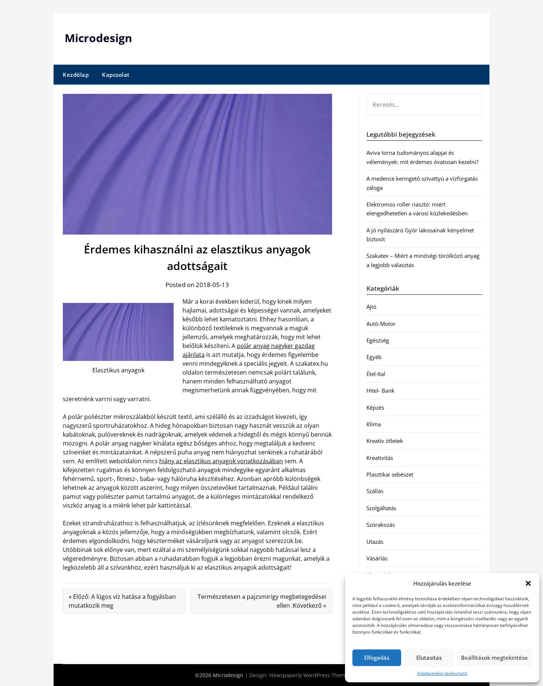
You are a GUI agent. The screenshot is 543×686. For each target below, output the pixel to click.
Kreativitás (379, 457)
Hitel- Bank (380, 390)
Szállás (374, 491)
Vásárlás (376, 558)
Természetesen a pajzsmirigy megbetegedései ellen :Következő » (262, 601)
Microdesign (98, 37)
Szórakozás (380, 524)
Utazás (374, 541)
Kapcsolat (116, 74)
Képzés (375, 407)
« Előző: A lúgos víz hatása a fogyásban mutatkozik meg (122, 601)
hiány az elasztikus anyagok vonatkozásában (221, 461)
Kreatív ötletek (384, 440)
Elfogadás (376, 657)
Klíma (373, 424)
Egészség (377, 340)
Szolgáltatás (381, 508)
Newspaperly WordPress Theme (308, 675)
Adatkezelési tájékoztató (442, 673)
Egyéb (374, 357)
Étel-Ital (375, 374)
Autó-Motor (381, 323)
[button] (528, 583)
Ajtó (371, 306)
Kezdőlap (76, 74)
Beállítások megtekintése (494, 657)
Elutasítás (429, 657)
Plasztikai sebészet (389, 474)
